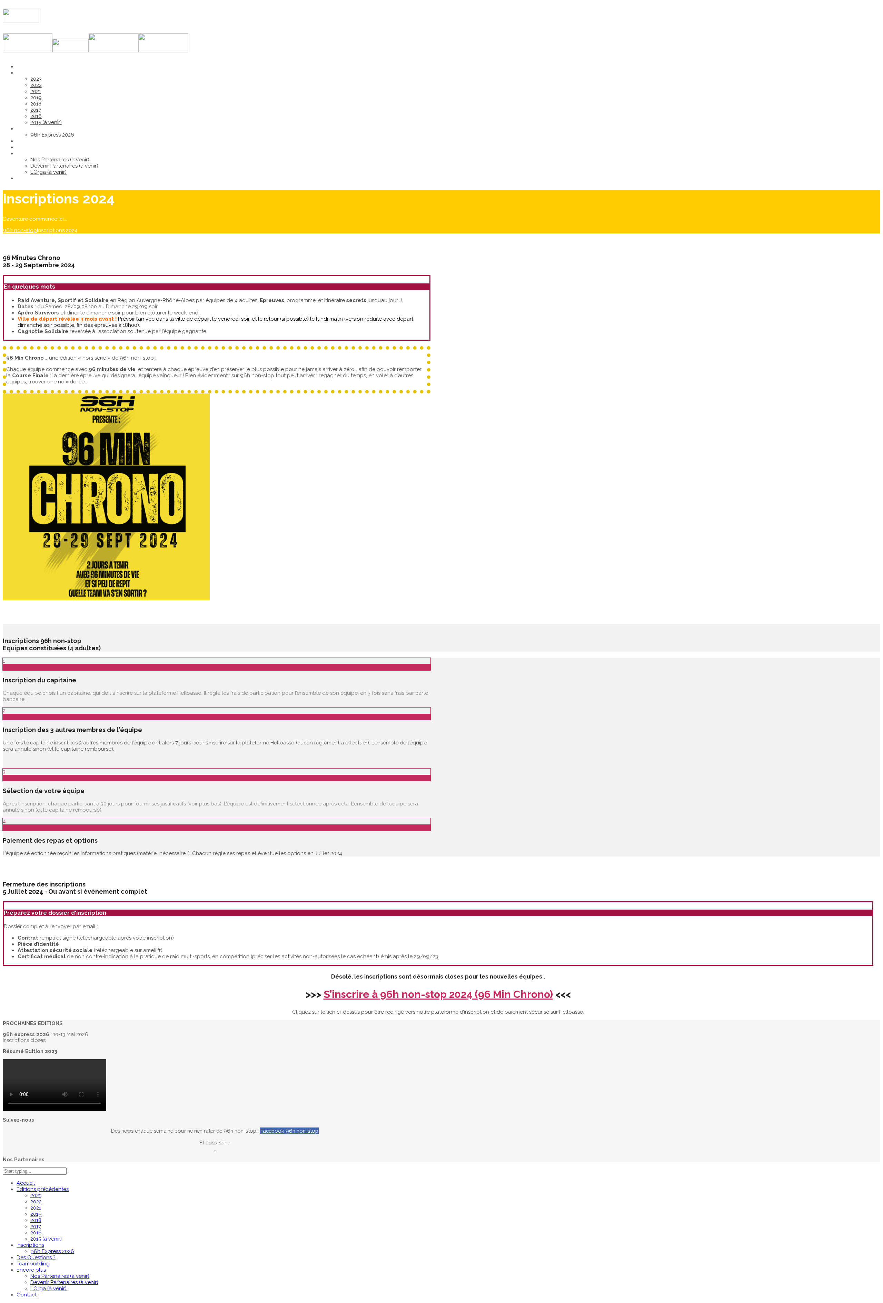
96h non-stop (20, 230)
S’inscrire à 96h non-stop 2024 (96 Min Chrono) (438, 994)
